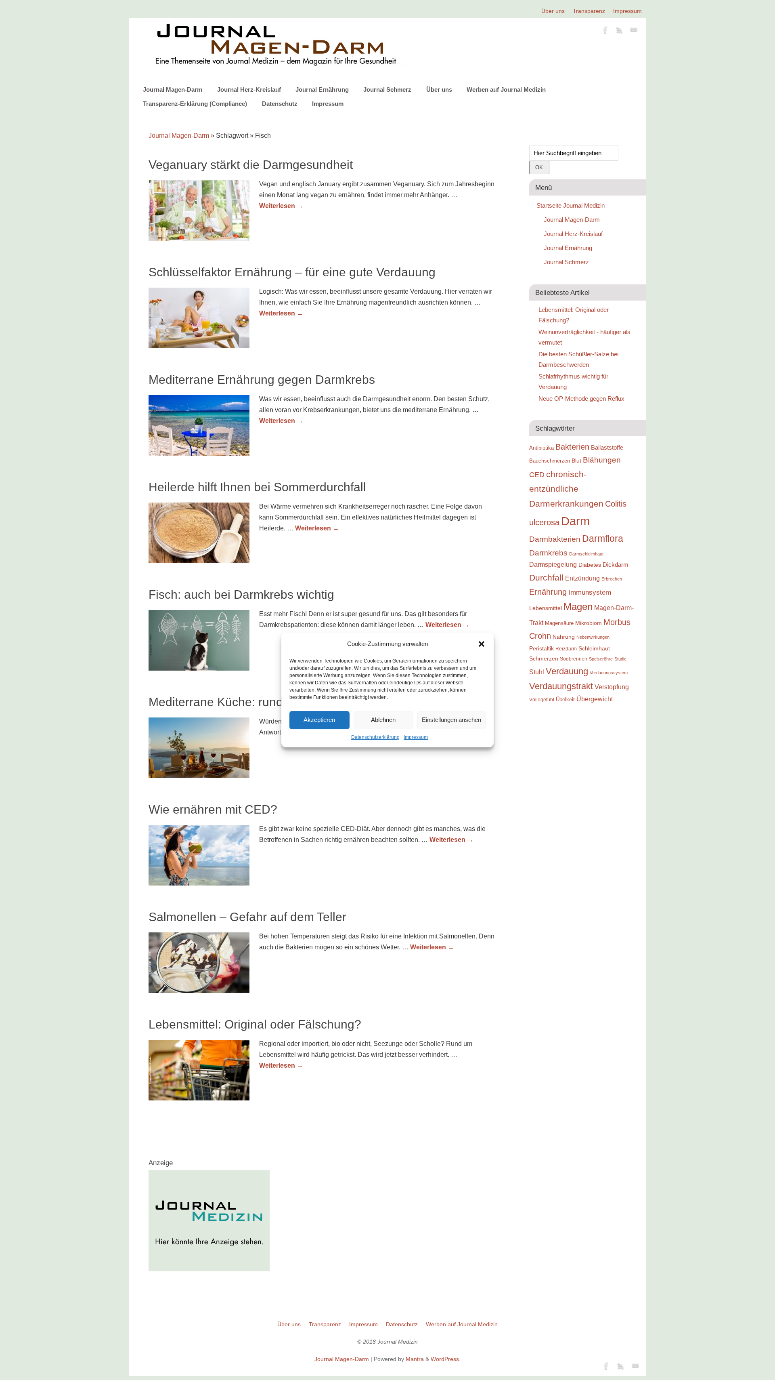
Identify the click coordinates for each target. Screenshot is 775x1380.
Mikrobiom (588, 623)
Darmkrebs (548, 553)
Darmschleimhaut (586, 553)
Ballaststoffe (607, 447)
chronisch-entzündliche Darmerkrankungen (566, 489)
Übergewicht (594, 699)
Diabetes (589, 565)
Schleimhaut (594, 649)
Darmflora (602, 539)
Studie (620, 658)
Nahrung (564, 636)
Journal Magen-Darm (172, 89)
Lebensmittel (545, 608)
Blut (576, 460)
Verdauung (567, 671)
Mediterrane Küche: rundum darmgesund (260, 702)
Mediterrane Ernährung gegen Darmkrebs (262, 379)
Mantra (415, 1359)
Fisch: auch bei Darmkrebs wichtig (241, 594)
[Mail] (634, 31)
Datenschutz (279, 103)
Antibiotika (541, 448)
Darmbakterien (554, 539)
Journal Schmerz (387, 89)
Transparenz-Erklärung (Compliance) (195, 103)
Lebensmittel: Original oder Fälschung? (255, 1024)
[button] (482, 644)
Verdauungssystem (609, 672)
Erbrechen (611, 578)
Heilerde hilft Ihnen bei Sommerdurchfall (257, 487)
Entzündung (582, 578)
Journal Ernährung (322, 89)
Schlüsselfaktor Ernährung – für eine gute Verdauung (292, 272)
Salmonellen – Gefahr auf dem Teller (247, 917)
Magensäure (559, 623)
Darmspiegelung (553, 564)
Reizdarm (566, 649)
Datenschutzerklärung (375, 737)
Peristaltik (541, 649)
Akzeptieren (319, 719)
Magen (578, 606)
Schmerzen (543, 658)
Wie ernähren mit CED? (213, 809)
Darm (575, 521)
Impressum (416, 737)
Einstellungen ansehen (451, 719)
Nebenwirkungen (593, 637)
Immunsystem (589, 592)
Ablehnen (383, 719)
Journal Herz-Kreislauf (249, 89)
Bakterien (572, 446)
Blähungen (602, 460)
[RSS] (620, 31)
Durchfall (546, 578)
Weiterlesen (281, 205)
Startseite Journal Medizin (570, 205)
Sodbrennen (573, 659)
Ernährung (548, 591)
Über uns (553, 11)
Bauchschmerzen (549, 461)
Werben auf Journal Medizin (506, 89)
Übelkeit (565, 700)
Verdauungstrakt (561, 686)
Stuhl (536, 671)
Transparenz (589, 11)
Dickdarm (615, 565)
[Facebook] (605, 31)
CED (537, 474)
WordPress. (446, 1359)
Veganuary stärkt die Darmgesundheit (251, 164)
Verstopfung (612, 687)
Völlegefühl (541, 700)
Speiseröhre (601, 658)
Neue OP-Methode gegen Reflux (581, 398)
